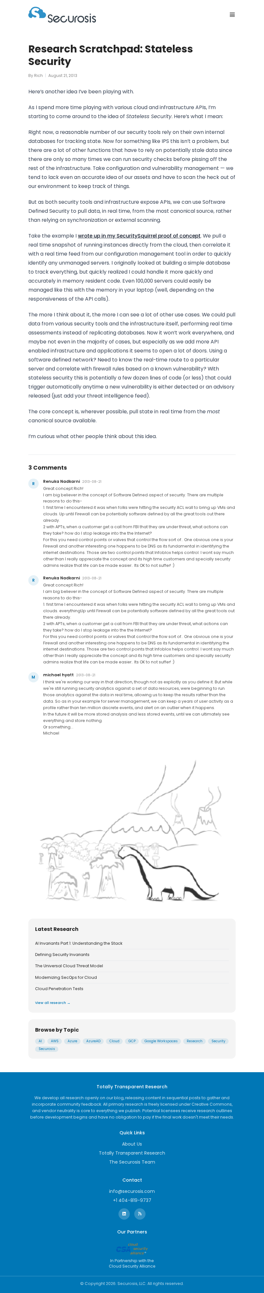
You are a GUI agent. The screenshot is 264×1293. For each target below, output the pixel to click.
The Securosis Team (132, 1162)
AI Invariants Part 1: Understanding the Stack (78, 943)
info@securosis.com (132, 1191)
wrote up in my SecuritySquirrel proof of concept (139, 235)
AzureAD (93, 1041)
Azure (72, 1041)
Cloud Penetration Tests (59, 988)
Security (218, 1041)
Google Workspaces (161, 1041)
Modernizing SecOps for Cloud (66, 977)
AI (40, 1041)
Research (195, 1041)
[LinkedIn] (124, 1214)
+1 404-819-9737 (132, 1200)
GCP (132, 1041)
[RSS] (140, 1214)
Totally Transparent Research (132, 1153)
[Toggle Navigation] (232, 14)
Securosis (47, 1048)
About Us (132, 1144)
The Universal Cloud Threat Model (69, 966)
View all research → (53, 1002)
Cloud (114, 1041)
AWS (55, 1041)
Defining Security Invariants (62, 954)
